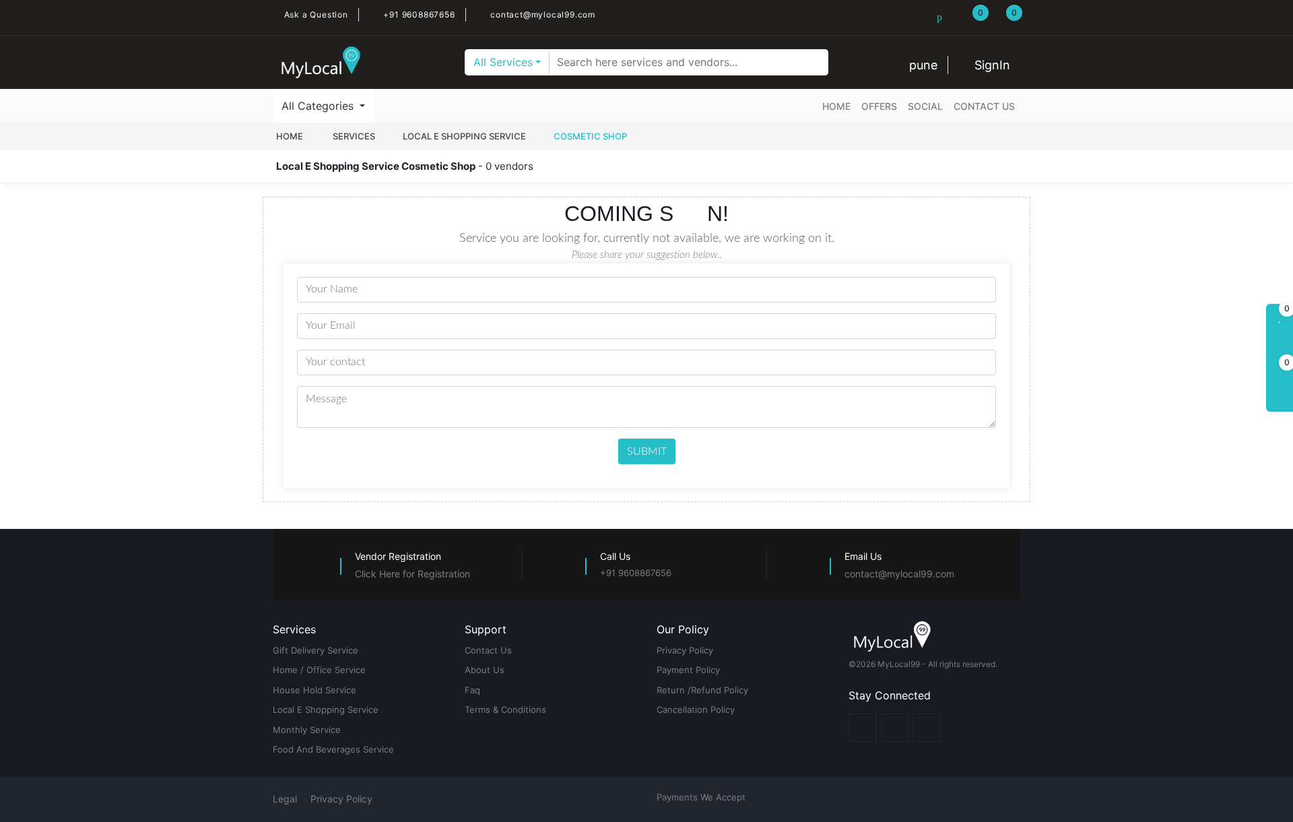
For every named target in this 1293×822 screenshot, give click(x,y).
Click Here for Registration (412, 573)
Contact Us (984, 106)
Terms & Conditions (505, 709)
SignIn (990, 65)
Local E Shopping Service (464, 136)
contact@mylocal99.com (541, 14)
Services (354, 136)
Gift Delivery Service (315, 650)
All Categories (319, 106)
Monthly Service (307, 729)
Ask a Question (314, 14)
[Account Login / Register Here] (1279, 344)
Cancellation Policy (696, 709)
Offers (879, 106)
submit (647, 451)
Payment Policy (688, 669)
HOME (290, 136)
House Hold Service (314, 690)
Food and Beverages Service (333, 749)
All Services (503, 62)
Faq (472, 690)
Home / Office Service (319, 669)
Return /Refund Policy (702, 690)
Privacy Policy (685, 650)
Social (925, 106)
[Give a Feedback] (1279, 398)
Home (836, 106)
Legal (285, 798)
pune (921, 65)
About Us (484, 669)
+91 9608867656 (418, 14)
